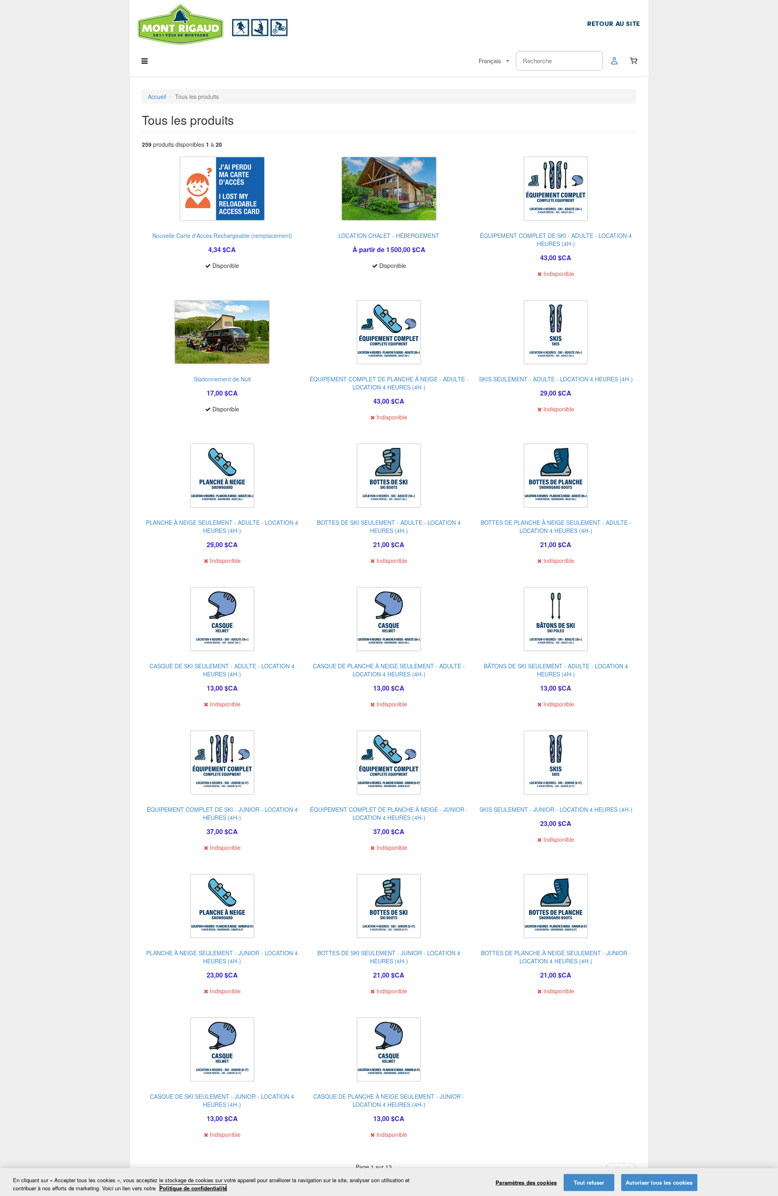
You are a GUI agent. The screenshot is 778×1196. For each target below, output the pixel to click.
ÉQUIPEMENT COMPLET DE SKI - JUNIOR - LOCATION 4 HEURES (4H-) (222, 813)
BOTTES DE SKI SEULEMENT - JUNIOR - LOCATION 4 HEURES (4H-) (388, 957)
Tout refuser (589, 1182)
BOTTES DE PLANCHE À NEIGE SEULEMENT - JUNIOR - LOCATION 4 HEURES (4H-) (556, 957)
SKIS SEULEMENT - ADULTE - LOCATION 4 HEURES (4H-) (556, 379)
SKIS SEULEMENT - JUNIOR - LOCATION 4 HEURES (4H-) (556, 809)
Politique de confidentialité (193, 1188)
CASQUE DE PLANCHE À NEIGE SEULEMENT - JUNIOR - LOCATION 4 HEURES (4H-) (388, 1100)
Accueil (157, 96)
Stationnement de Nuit (222, 379)
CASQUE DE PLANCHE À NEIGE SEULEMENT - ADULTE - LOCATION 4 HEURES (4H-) (389, 670)
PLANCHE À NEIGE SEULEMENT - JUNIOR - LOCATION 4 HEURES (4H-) (222, 957)
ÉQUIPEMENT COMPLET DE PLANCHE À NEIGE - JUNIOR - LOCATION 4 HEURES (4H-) (389, 813)
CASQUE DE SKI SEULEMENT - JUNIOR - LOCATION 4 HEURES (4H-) (222, 1100)
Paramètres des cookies (526, 1182)
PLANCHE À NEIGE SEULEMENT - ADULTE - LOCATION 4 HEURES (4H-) (222, 526)
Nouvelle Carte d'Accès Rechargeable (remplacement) (222, 235)
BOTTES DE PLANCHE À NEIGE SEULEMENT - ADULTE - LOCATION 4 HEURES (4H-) (556, 526)
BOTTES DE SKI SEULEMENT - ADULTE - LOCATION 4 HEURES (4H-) (389, 526)
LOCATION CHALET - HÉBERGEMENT (388, 235)
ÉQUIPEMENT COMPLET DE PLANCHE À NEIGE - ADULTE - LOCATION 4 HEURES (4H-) (389, 383)
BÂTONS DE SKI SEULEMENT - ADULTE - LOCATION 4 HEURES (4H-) (556, 670)
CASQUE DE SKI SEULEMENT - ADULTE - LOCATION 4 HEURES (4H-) (222, 670)
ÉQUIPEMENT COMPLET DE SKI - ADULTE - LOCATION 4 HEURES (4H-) (556, 239)
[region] (389, 1182)
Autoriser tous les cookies (659, 1182)
